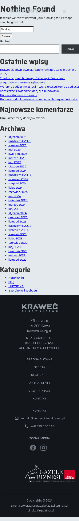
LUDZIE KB (16, 286)
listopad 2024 (17, 170)
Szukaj (4, 41)
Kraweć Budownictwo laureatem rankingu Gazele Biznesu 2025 (38, 71)
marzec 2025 (16, 158)
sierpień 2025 (17, 145)
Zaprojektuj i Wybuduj (22, 290)
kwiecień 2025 (17, 153)
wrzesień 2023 (18, 230)
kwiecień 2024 (18, 200)
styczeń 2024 (17, 213)
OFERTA (39, 367)
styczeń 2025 (17, 166)
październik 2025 (19, 141)
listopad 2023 (17, 221)
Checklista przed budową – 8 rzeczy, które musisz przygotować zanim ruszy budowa (32, 80)
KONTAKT (39, 398)
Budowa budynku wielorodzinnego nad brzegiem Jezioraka (39, 99)
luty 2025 (14, 162)
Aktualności (16, 277)
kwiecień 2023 (17, 251)
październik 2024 (20, 175)
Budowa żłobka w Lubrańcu (18, 95)
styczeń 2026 (17, 136)
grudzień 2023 (18, 217)
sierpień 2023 (17, 234)
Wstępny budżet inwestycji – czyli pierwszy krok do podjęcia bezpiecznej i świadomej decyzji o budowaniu (39, 88)
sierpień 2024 (17, 183)
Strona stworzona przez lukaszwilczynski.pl (39, 505)
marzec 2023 (16, 255)
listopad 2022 (17, 259)
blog (11, 282)
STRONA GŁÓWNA (39, 359)
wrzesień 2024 (18, 179)
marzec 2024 (17, 204)
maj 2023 (14, 247)
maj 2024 (14, 196)
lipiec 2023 (15, 238)
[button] (64, 11)
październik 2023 (19, 225)
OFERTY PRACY (39, 390)
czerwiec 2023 (17, 242)
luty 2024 (14, 208)
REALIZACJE (39, 375)
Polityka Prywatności (39, 510)
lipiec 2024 (15, 187)
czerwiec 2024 (18, 191)
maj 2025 (14, 149)
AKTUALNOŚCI (39, 383)
